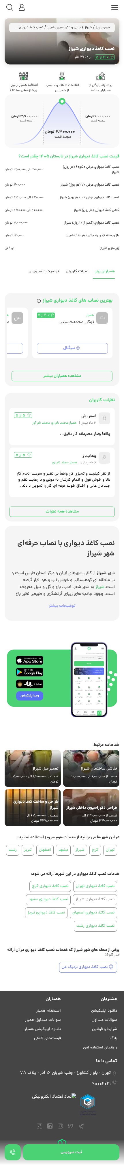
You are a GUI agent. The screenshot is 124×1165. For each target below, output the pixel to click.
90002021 (101, 1084)
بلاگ (113, 1038)
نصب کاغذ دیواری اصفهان (93, 913)
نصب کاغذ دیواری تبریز (46, 913)
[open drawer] (114, 7)
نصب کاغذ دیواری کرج (50, 886)
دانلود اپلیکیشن (104, 1011)
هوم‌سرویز (103, 27)
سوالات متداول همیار (43, 1020)
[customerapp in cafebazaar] (29, 683)
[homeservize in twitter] (70, 1128)
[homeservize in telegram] (81, 1128)
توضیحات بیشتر (62, 606)
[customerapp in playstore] (29, 672)
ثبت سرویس (71, 1152)
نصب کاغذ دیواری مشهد (48, 899)
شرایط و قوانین (104, 1029)
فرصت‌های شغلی (47, 1038)
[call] (13, 1152)
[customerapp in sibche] (29, 660)
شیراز (88, 27)
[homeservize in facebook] (39, 1128)
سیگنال (69, 348)
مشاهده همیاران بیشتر (62, 376)
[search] (10, 7)
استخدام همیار (48, 1011)
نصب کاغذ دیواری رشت (95, 926)
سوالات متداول (104, 1020)
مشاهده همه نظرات (62, 512)
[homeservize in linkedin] (49, 1128)
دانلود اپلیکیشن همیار (43, 1029)
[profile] (22, 7)
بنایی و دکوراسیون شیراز (64, 27)
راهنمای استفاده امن (100, 1048)
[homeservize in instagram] (60, 1128)
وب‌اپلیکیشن (29, 695)
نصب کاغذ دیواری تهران (95, 886)
